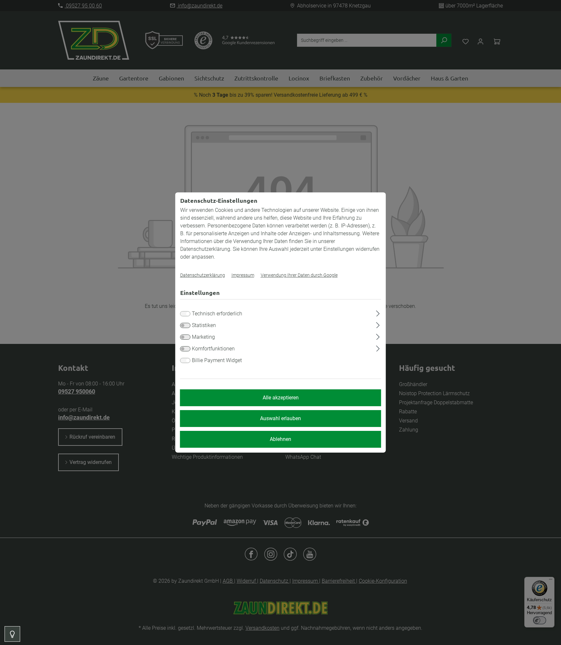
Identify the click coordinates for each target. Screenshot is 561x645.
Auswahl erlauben (280, 418)
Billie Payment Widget (217, 360)
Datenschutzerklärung (202, 275)
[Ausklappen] (378, 312)
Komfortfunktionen (213, 349)
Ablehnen (280, 439)
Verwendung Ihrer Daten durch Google (299, 275)
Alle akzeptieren (281, 398)
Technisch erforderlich (217, 313)
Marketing (203, 337)
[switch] (185, 325)
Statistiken (204, 325)
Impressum (242, 275)
